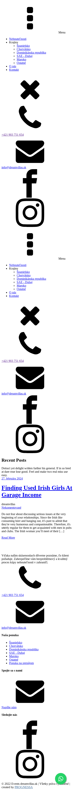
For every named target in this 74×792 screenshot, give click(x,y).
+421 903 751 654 (13, 134)
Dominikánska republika (31, 52)
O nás (12, 66)
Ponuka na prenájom (21, 663)
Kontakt (14, 69)
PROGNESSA (24, 787)
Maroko (21, 59)
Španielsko (23, 45)
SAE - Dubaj (24, 56)
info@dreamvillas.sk (14, 167)
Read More (8, 537)
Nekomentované (11, 507)
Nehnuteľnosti (17, 38)
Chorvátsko (24, 49)
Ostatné (21, 62)
